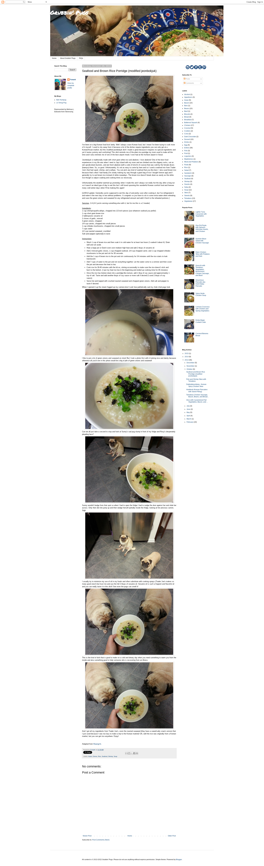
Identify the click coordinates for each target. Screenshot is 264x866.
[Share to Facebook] (134, 753)
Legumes (187, 156)
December (191, 363)
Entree (95, 756)
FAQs (81, 58)
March (189, 419)
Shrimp (110, 756)
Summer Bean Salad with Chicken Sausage (202, 241)
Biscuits (187, 114)
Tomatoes (188, 198)
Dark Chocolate (190, 137)
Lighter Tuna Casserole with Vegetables (201, 214)
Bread (186, 117)
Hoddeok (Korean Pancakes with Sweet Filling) (196, 390)
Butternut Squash (190, 123)
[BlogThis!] (129, 753)
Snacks (187, 184)
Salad (186, 170)
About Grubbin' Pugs (67, 58)
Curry (186, 134)
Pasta (186, 165)
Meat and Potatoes (191, 162)
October (190, 369)
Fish (185, 151)
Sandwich (188, 173)
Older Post (172, 836)
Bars (186, 106)
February (190, 422)
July (188, 406)
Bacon (186, 103)
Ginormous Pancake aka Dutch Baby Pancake (200, 283)
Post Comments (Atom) (100, 840)
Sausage (187, 176)
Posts (187, 79)
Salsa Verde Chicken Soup (201, 294)
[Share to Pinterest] (137, 753)
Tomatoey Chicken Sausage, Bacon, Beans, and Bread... (197, 396)
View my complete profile (70, 85)
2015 (187, 353)
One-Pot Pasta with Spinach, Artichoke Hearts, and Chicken (202, 228)
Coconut (187, 128)
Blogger (179, 859)
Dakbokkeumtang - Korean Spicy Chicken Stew (196, 385)
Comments (189, 83)
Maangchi (97, 744)
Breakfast (187, 120)
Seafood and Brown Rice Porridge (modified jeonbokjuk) (195, 374)
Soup (115, 756)
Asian (90, 756)
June (189, 409)
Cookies (187, 131)
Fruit (186, 153)
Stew (186, 193)
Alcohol (187, 94)
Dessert (187, 139)
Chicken (187, 125)
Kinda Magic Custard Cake (201, 321)
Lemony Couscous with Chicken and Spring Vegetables (203, 309)
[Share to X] (131, 753)
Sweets (187, 195)
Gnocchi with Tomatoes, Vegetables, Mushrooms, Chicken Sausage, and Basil (202, 270)
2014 (187, 357)
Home (54, 58)
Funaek (73, 80)
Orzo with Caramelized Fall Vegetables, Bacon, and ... (197, 401)
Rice (99, 756)
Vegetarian (188, 201)
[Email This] (126, 753)
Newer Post (87, 836)
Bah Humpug (61, 100)
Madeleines (188, 159)
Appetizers (188, 97)
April (188, 416)
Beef (186, 111)
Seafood (104, 756)
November (191, 366)
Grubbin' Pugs (69, 12)
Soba (186, 187)
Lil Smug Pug (61, 103)
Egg (185, 145)
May (188, 412)
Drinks (186, 142)
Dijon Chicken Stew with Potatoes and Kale (203, 254)
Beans (186, 108)
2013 (187, 360)
